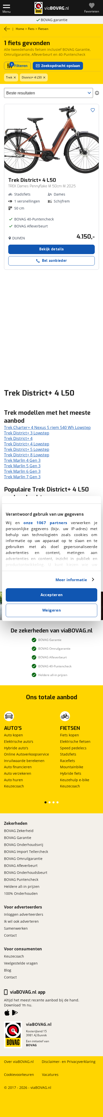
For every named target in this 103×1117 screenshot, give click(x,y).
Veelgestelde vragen (21, 963)
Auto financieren (18, 767)
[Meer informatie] (97, 92)
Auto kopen (13, 735)
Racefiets (67, 760)
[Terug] (7, 29)
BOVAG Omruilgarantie (23, 858)
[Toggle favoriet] (93, 110)
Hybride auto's (16, 748)
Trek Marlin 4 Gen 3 (22, 460)
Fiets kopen (69, 735)
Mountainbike (71, 767)
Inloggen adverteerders (23, 914)
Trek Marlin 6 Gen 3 (22, 471)
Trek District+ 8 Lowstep (26, 455)
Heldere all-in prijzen (22, 886)
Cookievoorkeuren (19, 1074)
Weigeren (51, 610)
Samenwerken (16, 928)
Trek (9, 77)
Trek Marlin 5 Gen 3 (22, 466)
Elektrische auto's (18, 741)
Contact (10, 935)
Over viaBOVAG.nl (19, 1061)
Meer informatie (71, 579)
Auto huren (13, 779)
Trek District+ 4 (18, 438)
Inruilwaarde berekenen (24, 760)
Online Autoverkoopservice (26, 754)
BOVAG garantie (54, 19)
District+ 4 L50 (32, 77)
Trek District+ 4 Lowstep (26, 444)
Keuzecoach (14, 786)
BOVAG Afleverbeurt (21, 865)
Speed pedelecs (73, 748)
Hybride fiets (70, 773)
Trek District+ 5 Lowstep (26, 449)
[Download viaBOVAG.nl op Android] (15, 1014)
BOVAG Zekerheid (19, 830)
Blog (7, 970)
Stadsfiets (68, 754)
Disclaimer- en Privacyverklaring (69, 1061)
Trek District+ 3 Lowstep (26, 433)
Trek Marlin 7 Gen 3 (22, 477)
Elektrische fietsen (75, 741)
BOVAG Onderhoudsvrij (23, 844)
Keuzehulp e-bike (74, 779)
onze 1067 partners (45, 522)
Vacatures (50, 1074)
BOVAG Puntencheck (21, 879)
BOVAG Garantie (17, 837)
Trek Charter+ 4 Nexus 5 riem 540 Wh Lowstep (47, 427)
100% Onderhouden (21, 893)
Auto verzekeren (17, 773)
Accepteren (51, 594)
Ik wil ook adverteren (21, 921)
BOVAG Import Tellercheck (26, 851)
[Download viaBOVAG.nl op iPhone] (7, 1014)
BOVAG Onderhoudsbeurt (25, 872)
